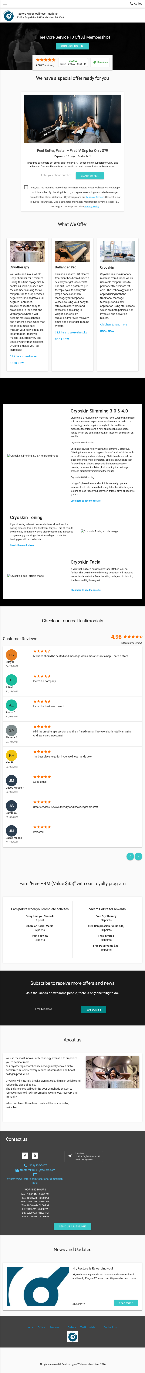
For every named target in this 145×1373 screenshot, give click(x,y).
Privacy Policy (91, 206)
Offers (41, 1327)
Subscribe (93, 1009)
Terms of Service (95, 197)
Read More (126, 1303)
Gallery (72, 1327)
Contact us (72, 46)
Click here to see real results (71, 332)
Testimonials (87, 1327)
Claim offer (90, 175)
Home (29, 1327)
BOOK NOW (17, 363)
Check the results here (22, 545)
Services (54, 1327)
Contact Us (110, 1327)
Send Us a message (72, 1226)
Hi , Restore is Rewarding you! (92, 1268)
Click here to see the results (86, 500)
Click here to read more (23, 356)
